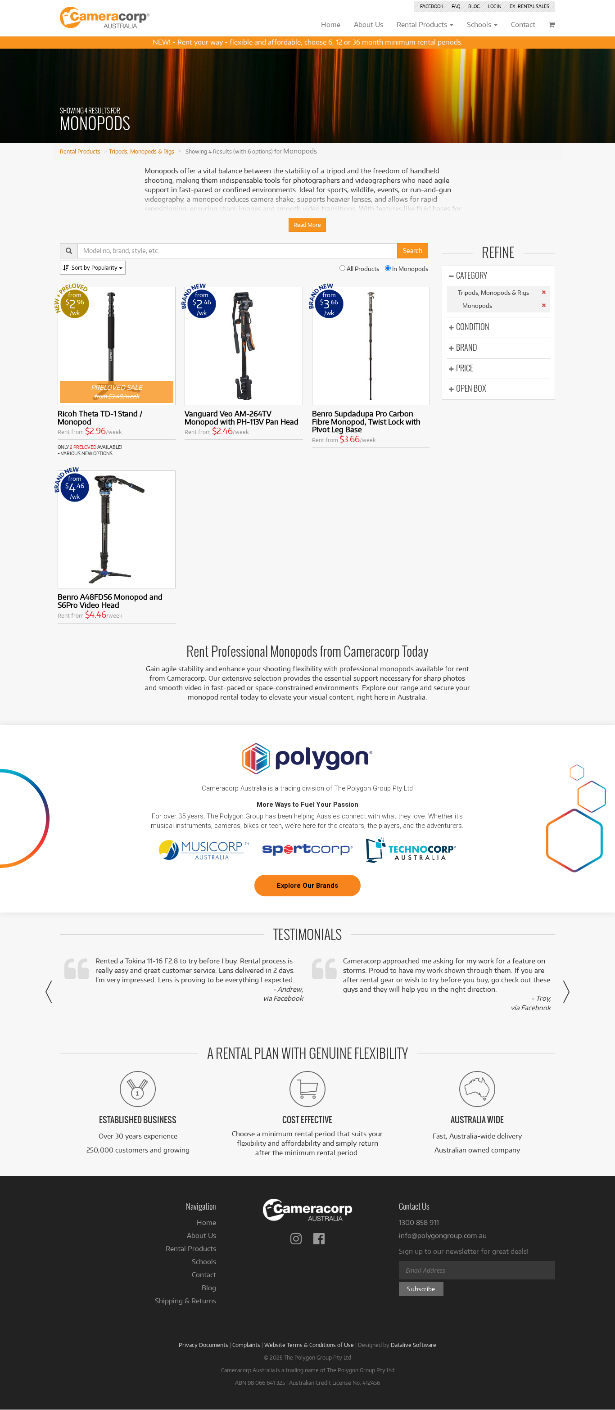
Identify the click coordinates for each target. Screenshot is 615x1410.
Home (206, 1222)
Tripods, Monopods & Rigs (141, 151)
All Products (362, 268)
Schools (204, 1261)
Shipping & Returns (185, 1301)
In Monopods (409, 268)
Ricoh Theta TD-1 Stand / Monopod (100, 417)
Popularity (95, 267)
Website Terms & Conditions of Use (309, 1344)
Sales (529, 6)
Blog (474, 6)
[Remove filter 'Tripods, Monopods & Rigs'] (543, 292)
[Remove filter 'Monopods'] (543, 305)
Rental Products (80, 151)
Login (495, 6)
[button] (48, 992)
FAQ (456, 6)
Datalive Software (413, 1344)
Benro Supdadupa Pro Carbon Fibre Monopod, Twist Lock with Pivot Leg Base (366, 421)
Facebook (431, 6)
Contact (204, 1274)
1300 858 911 (419, 1222)
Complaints (246, 1344)
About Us (201, 1235)
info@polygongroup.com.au (443, 1235)
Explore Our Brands (307, 885)
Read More (307, 224)
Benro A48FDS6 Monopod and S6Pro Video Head (110, 601)
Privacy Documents (203, 1344)
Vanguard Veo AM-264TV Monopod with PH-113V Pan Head (241, 417)
